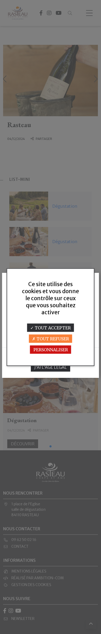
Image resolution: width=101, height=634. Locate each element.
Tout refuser (52, 338)
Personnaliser (50, 349)
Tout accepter (52, 327)
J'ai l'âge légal (50, 367)
